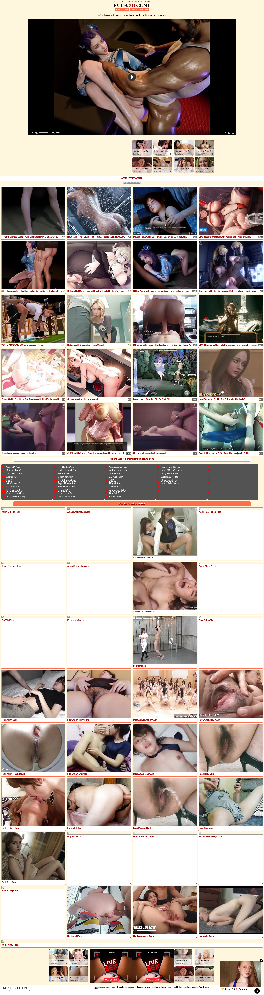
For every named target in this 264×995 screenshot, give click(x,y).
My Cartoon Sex (14, 489)
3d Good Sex (115, 486)
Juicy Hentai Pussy (15, 496)
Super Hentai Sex (66, 483)
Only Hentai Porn (66, 496)
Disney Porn (115, 496)
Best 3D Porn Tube (139, 10)
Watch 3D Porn (65, 476)
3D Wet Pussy (116, 476)
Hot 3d (9, 479)
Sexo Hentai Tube (66, 486)
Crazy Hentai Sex (169, 473)
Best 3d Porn (115, 493)
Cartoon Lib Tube (169, 476)
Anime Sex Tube (117, 489)
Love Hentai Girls (15, 493)
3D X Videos (64, 473)
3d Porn (113, 479)
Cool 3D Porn (122, 10)
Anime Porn (115, 473)
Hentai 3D (11, 476)
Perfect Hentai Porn (67, 470)
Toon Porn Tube (14, 473)
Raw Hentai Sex (66, 493)
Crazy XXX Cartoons (171, 470)
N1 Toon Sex (12, 486)
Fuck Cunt (132, 5)
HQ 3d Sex (114, 483)
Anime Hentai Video (119, 470)
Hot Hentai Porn (66, 466)
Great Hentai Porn (118, 466)
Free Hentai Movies (170, 466)
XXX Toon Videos (67, 479)
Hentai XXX (64, 489)
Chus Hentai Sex (169, 479)
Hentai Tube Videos (170, 483)
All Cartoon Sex (14, 483)
